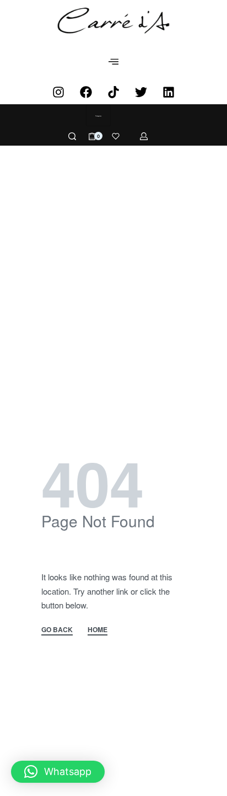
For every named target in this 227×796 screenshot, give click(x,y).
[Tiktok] (113, 92)
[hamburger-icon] (113, 62)
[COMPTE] (143, 136)
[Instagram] (58, 92)
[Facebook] (86, 92)
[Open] (115, 136)
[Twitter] (141, 92)
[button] (58, 772)
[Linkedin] (168, 92)
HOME (97, 630)
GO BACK (57, 630)
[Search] (72, 136)
